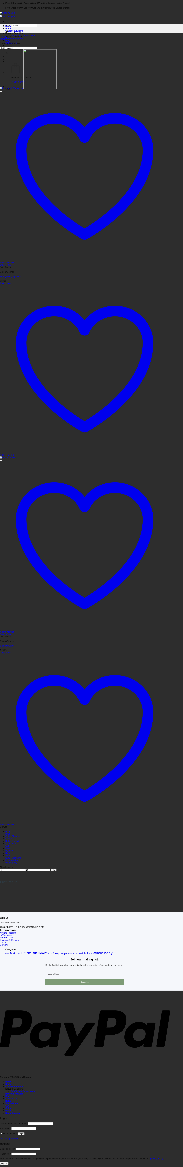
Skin (7, 853)
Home (3, 36)
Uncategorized (12, 860)
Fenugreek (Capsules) (10, 276)
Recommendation (14, 38)
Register (4, 1163)
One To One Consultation (23, 36)
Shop (8, 28)
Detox (26, 953)
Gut (7, 846)
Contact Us (11, 1098)
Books (7, 954)
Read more (5, 283)
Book (7, 831)
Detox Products (12, 841)
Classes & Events (14, 31)
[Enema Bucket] (8, 457)
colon (18, 954)
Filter (54, 870)
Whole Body (11, 863)
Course (8, 839)
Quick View (5, 265)
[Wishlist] (1, 91)
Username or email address (14, 1123)
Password (5, 1128)
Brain (7, 834)
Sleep (8, 855)
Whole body (102, 953)
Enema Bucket (7, 646)
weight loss (85, 953)
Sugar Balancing (13, 858)
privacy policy (156, 1159)
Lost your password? (10, 1138)
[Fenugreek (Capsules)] (28, 88)
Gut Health (39, 953)
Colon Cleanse (12, 836)
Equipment (10, 843)
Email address (7, 1149)
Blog (7, 40)
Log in (21, 1134)
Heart (8, 848)
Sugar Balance (12, 1113)
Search (8, 25)
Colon (8, 1108)
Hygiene (9, 851)
